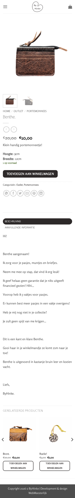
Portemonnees (37, 111)
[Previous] (3, 447)
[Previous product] (14, 129)
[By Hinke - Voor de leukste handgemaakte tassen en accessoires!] (38, 6)
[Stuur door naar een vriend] (27, 193)
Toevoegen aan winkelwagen (30, 174)
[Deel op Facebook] (13, 193)
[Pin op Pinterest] (34, 193)
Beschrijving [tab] (13, 221)
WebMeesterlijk (37, 493)
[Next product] (6, 129)
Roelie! (43, 453)
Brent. (6, 453)
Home (6, 111)
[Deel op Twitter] (20, 193)
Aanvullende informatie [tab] (20, 227)
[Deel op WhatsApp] (6, 193)
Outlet (18, 111)
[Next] (72, 447)
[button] (5, 6)
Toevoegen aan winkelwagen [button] (18, 465)
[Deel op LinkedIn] (41, 193)
